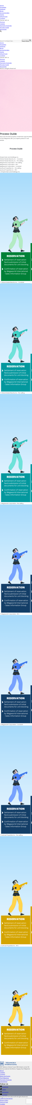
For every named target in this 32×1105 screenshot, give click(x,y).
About (2, 1071)
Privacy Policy (4, 1100)
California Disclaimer (6, 1098)
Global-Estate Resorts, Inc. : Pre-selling (13, 393)
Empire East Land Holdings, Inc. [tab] (9, 157)
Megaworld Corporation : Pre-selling (12, 503)
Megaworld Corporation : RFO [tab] (9, 164)
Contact (2, 18)
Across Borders (4, 13)
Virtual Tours (3, 16)
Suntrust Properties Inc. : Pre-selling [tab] (10, 168)
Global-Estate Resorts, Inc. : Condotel (12, 282)
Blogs (1, 11)
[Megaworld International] (8, 4)
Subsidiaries (3, 1082)
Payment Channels (6, 26)
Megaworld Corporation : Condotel (12, 724)
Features (2, 9)
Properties (3, 7)
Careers (2, 24)
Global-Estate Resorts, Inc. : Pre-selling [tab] (11, 161)
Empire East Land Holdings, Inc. (10, 172)
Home (2, 5)
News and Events (5, 1076)
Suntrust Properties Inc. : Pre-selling (12, 835)
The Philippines (4, 1078)
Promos (2, 22)
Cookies (2, 1104)
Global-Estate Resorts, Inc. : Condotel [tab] (11, 159)
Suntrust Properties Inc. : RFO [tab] (8, 170)
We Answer (3, 29)
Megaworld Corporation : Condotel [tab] (10, 166)
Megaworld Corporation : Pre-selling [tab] (11, 163)
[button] (1, 32)
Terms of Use (4, 1102)
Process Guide (4, 27)
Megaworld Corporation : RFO (10, 614)
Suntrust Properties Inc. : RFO (10, 946)
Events (2, 15)
